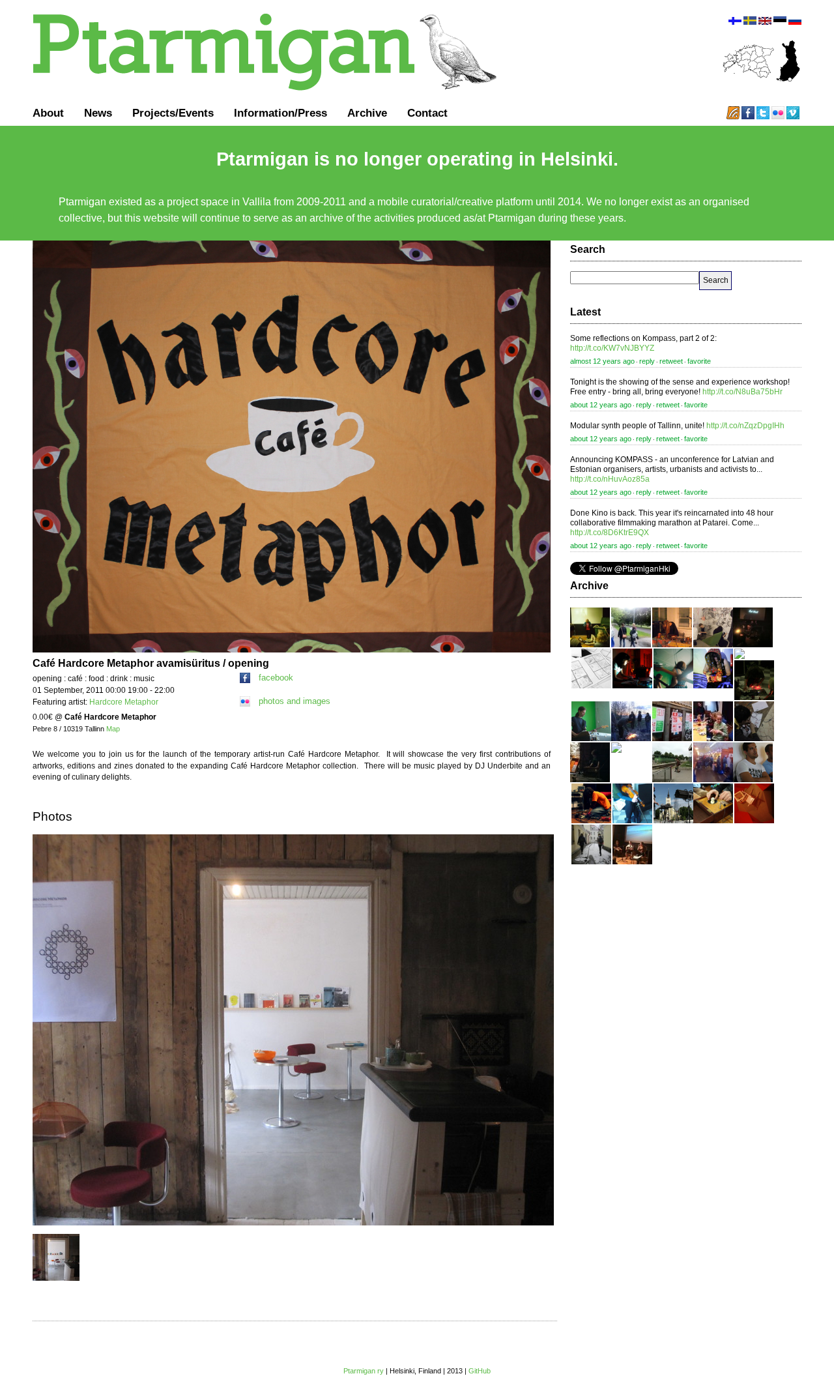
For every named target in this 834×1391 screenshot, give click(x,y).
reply (647, 361)
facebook (276, 677)
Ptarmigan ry (363, 1371)
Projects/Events (173, 112)
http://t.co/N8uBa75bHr (742, 391)
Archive (367, 112)
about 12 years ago (600, 405)
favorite (699, 361)
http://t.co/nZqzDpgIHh (745, 425)
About (48, 112)
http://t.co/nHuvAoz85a (610, 479)
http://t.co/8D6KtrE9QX (609, 532)
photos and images (294, 701)
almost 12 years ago (602, 361)
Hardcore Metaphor (123, 702)
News (98, 112)
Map (113, 729)
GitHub (479, 1371)
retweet (671, 361)
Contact (427, 112)
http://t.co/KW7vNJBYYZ (612, 348)
